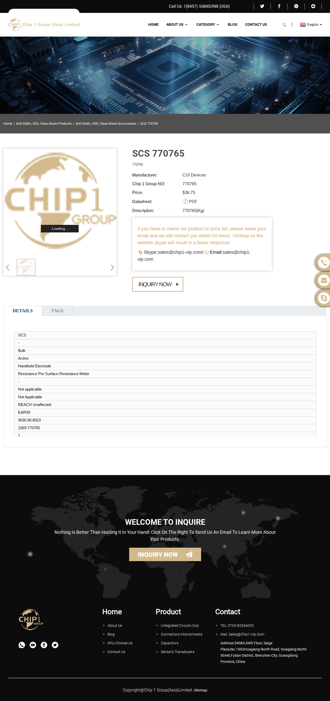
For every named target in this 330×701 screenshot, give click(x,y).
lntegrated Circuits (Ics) (180, 625)
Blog (232, 24)
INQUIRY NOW (158, 554)
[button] (111, 267)
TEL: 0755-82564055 (237, 625)
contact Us (116, 652)
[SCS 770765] (26, 267)
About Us (175, 24)
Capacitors (169, 643)
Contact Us (256, 24)
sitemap (200, 690)
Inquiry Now (154, 284)
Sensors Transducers (177, 652)
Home (153, 24)
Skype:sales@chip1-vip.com (173, 252)
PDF (193, 201)
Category (205, 24)
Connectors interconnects (181, 634)
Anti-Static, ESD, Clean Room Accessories (106, 123)
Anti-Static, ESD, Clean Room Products (44, 123)
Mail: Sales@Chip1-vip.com (242, 634)
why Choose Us (120, 643)
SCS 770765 (149, 123)
